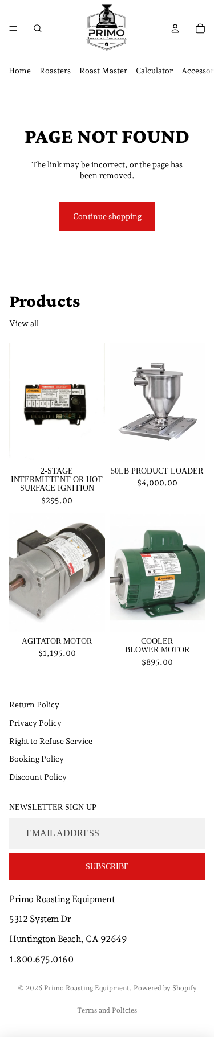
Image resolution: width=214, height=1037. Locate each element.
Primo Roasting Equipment (87, 988)
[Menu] (13, 28)
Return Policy (34, 704)
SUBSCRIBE (107, 866)
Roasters (55, 70)
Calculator (154, 70)
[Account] (175, 28)
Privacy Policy (35, 722)
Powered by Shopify (165, 988)
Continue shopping (107, 216)
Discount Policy (38, 776)
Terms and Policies (107, 1010)
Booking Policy (36, 758)
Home (20, 70)
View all (24, 323)
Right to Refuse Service (50, 740)
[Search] (37, 28)
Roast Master (103, 70)
